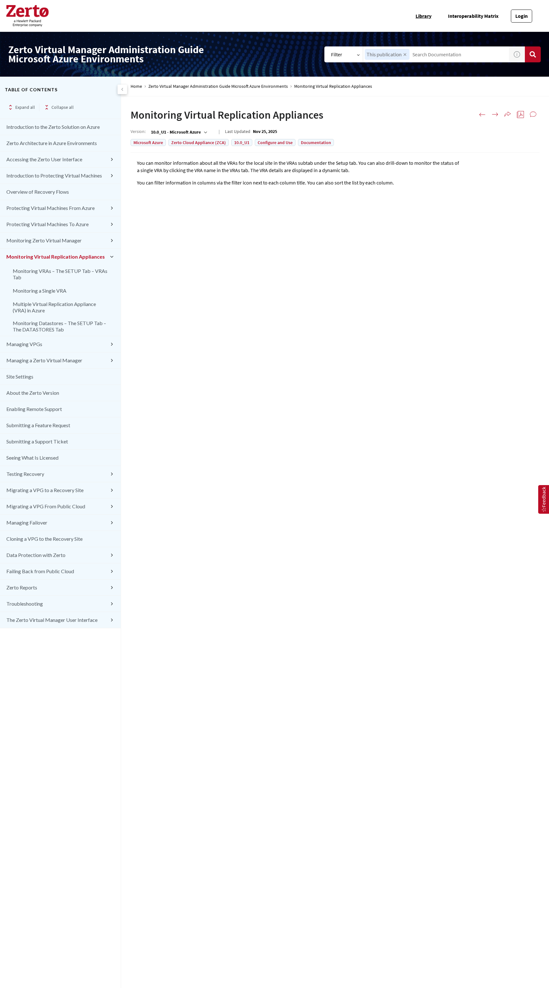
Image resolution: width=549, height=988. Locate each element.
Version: (138, 131)
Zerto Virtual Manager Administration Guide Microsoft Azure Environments (218, 86)
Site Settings (19, 376)
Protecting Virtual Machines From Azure (50, 208)
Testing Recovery (25, 474)
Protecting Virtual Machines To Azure (47, 224)
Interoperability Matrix (473, 16)
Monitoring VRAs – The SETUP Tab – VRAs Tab (60, 274)
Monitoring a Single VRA (39, 291)
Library (423, 16)
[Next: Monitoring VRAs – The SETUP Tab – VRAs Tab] (495, 114)
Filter (336, 54)
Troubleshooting (24, 604)
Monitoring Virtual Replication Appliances (55, 257)
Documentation (316, 142)
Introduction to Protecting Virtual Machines (54, 175)
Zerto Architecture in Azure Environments (51, 143)
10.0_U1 (241, 142)
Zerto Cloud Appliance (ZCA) (198, 142)
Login (521, 16)
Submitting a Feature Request (38, 425)
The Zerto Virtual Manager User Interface (52, 620)
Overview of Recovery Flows (37, 192)
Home (136, 86)
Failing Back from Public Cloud (40, 571)
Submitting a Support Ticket (37, 441)
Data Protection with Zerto (35, 555)
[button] (405, 54)
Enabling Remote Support (34, 409)
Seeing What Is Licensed (32, 458)
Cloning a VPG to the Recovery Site (44, 539)
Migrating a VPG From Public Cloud (45, 506)
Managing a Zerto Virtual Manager (44, 360)
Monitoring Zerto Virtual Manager (44, 240)
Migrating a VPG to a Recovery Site (45, 490)
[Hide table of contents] (122, 89)
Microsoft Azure (148, 142)
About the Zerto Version (32, 393)
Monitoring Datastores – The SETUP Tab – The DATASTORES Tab (59, 326)
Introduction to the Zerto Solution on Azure (53, 127)
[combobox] (436, 54)
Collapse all (62, 107)
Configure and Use (275, 142)
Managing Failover (26, 522)
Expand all (25, 107)
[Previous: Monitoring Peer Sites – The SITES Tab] (482, 114)
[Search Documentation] (533, 54)
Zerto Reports (21, 587)
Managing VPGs (24, 344)
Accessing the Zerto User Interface (44, 159)
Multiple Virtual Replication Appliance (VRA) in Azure (54, 307)
